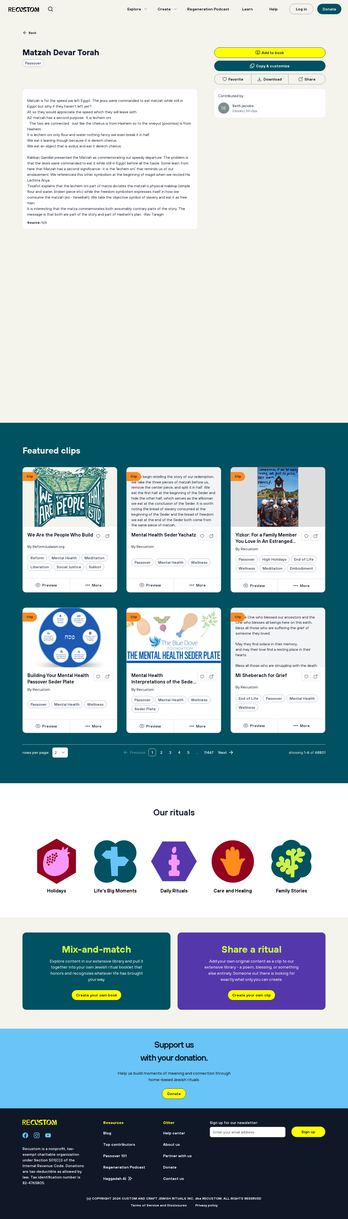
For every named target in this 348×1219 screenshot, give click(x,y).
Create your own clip (251, 995)
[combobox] (56, 9)
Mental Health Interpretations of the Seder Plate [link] (162, 679)
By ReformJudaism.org (45, 546)
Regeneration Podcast (208, 9)
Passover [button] (33, 63)
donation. (225, 1197)
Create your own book (96, 995)
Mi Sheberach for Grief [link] (261, 675)
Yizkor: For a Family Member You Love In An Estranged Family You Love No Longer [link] (266, 538)
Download (272, 79)
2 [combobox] (56, 752)
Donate (329, 9)
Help (273, 9)
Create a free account (174, 1162)
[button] (46, 585)
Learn (247, 9)
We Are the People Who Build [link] (60, 534)
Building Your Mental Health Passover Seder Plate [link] (58, 678)
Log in (301, 9)
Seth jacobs (243, 106)
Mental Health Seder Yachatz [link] (163, 534)
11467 (209, 752)
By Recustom (142, 546)
